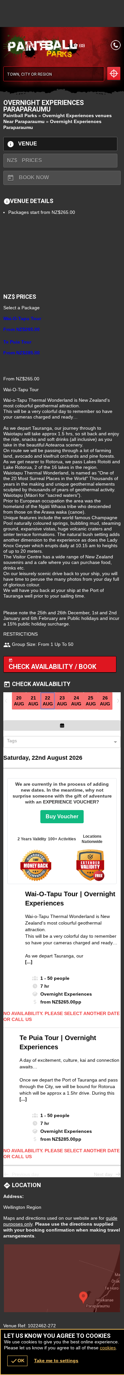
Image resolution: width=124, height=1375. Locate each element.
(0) (81, 45)
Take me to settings (56, 1360)
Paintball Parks (20, 115)
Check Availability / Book (52, 664)
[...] (28, 961)
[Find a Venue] (53, 73)
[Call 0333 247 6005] (116, 45)
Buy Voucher (62, 816)
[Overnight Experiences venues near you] (114, 73)
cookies (108, 1347)
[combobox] (59, 742)
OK (17, 1360)
